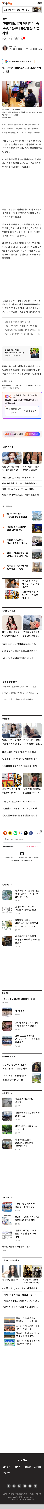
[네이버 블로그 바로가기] (35, 1486)
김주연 (11, 46)
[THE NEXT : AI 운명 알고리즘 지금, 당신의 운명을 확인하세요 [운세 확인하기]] (22, 434)
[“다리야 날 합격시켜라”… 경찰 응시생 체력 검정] (7, 1207)
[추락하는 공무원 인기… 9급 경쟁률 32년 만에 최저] (7, 1220)
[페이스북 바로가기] (9, 1486)
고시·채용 (37, 1467)
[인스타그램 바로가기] (25, 1486)
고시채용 (5, 1197)
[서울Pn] (7, 3)
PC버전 (38, 1494)
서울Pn (4, 19)
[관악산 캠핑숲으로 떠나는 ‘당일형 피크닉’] (7, 1129)
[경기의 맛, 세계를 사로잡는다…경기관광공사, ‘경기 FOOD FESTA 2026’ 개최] (7, 925)
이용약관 (11, 1494)
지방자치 (5, 993)
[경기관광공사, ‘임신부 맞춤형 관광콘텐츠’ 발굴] (7, 910)
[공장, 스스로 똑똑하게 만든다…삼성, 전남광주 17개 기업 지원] (7, 1041)
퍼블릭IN (6, 1472)
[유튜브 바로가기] (19, 1486)
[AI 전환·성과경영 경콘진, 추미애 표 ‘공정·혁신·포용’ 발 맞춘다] (7, 941)
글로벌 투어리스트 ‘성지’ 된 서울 (17, 321)
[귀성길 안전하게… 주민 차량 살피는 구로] (7, 1116)
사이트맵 (31, 1494)
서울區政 (6, 1093)
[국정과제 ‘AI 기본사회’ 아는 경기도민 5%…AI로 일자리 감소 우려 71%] (7, 895)
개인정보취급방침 (21, 1494)
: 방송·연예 (9, 1260)
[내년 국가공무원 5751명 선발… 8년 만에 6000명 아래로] (7, 1235)
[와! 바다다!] (7, 1012)
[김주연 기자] (5, 48)
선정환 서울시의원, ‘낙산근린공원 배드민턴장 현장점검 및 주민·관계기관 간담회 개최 (15, 353)
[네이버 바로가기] (30, 1486)
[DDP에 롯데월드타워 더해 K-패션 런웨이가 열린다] (7, 1026)
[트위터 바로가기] (14, 1486)
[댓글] (22, 38)
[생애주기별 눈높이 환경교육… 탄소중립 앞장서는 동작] (7, 1144)
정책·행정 (6, 884)
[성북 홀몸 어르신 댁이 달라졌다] (7, 1102)
